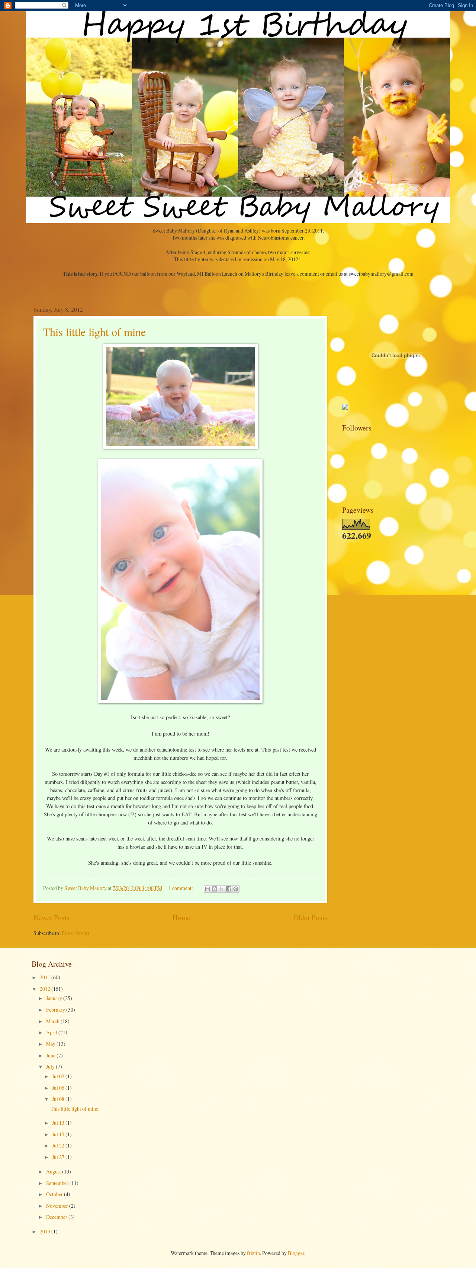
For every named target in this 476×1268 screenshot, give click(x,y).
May (51, 1043)
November (57, 1205)
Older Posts (310, 917)
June (51, 1055)
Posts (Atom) (75, 932)
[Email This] (207, 889)
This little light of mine (94, 331)
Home (181, 917)
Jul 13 (58, 1122)
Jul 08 (58, 1098)
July (51, 1066)
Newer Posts (51, 917)
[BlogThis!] (214, 889)
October (55, 1194)
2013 (45, 1231)
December (57, 1216)
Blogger (296, 1252)
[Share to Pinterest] (235, 889)
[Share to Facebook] (228, 889)
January (54, 998)
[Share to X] (221, 889)
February (56, 1009)
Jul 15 (58, 1134)
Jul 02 (58, 1076)
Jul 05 (58, 1087)
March (53, 1021)
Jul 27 (58, 1156)
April (52, 1032)
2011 (45, 977)
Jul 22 (58, 1145)
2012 (45, 988)
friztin (253, 1252)
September (58, 1183)
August (54, 1171)
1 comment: (181, 887)
